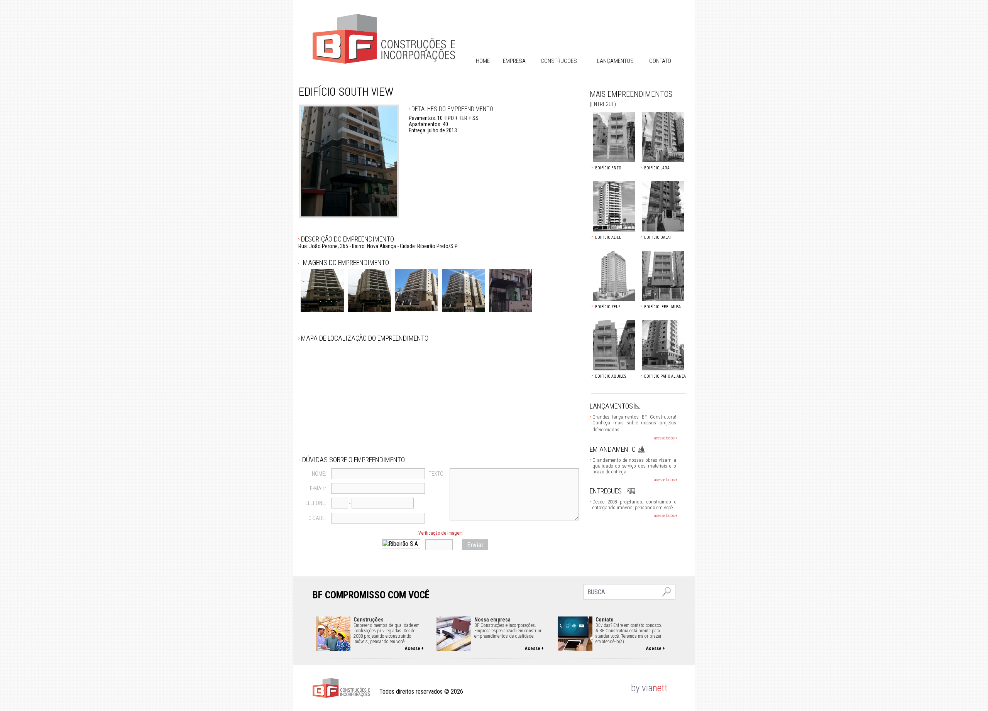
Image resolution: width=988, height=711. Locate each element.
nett (660, 688)
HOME (483, 60)
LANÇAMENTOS (615, 60)
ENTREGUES (606, 491)
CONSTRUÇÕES (559, 60)
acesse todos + (665, 438)
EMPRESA (514, 60)
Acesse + (414, 648)
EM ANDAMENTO (613, 449)
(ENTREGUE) (603, 104)
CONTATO (660, 60)
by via (642, 688)
